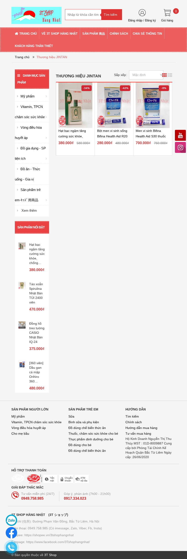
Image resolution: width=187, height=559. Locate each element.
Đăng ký (150, 20)
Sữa (71, 416)
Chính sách (133, 422)
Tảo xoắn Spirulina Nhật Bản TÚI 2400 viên (36, 292)
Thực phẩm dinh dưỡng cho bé (90, 439)
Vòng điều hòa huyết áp (28, 428)
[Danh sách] (170, 76)
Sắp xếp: (120, 75)
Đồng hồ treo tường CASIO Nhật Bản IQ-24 (36, 332)
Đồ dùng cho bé (79, 445)
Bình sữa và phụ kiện (83, 422)
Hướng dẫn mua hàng (141, 428)
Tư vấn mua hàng (138, 433)
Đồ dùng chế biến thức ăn (87, 428)
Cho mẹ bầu (20, 433)
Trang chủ (22, 57)
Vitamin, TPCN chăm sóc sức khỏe (36, 422)
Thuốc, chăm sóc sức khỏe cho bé (93, 433)
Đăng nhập (135, 20)
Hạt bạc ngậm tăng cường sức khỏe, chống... (37, 253)
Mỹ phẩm (18, 416)
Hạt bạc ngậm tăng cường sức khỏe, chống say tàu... (72, 136)
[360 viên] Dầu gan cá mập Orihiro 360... (36, 371)
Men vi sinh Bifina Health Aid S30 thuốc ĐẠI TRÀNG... (151, 136)
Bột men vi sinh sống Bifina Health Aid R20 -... (112, 136)
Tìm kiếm (132, 416)
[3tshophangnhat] (36, 13)
